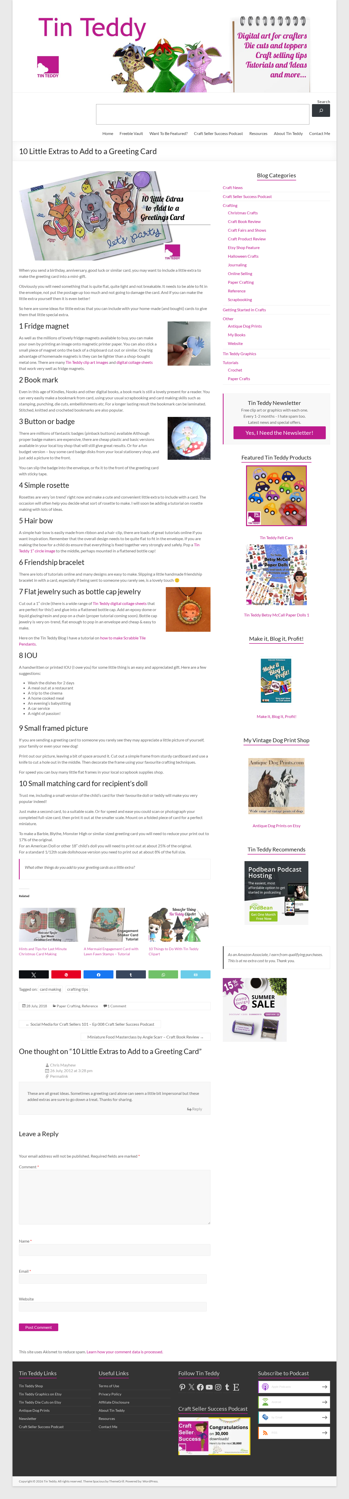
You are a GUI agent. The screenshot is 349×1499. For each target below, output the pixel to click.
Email (25, 1271)
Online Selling (240, 273)
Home (107, 133)
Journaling (237, 264)
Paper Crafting (68, 1006)
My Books (237, 334)
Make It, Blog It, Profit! (276, 716)
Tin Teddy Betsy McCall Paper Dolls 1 (276, 614)
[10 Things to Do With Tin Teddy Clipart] (178, 925)
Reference (90, 1006)
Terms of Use (109, 1386)
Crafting (230, 205)
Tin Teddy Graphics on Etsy (40, 1394)
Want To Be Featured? (168, 133)
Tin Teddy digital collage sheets (120, 603)
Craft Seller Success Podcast (218, 133)
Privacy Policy (110, 1394)
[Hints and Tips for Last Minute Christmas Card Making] (49, 925)
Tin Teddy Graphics (239, 353)
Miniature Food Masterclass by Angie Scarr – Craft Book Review (145, 1036)
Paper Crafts (239, 378)
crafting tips (77, 989)
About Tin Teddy (288, 133)
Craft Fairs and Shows (247, 230)
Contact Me (319, 133)
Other (228, 318)
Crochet (235, 369)
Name (25, 1240)
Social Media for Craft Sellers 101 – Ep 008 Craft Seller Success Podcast (90, 1024)
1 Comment (117, 1006)
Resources (258, 133)
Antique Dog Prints (245, 326)
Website (26, 1298)
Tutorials (230, 362)
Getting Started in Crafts (244, 309)
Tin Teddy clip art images (87, 362)
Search (323, 101)
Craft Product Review (247, 238)
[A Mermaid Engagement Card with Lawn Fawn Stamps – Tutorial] (114, 925)
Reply (197, 1108)
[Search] (321, 110)
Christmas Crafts (243, 212)
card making (50, 989)
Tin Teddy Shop (31, 1386)
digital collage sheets (135, 362)
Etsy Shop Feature (244, 247)
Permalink (59, 1076)
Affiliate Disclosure (114, 1402)
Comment (29, 1166)
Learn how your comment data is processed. (125, 1351)
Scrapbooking (240, 299)
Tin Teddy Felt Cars (276, 537)
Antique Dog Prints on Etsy (276, 825)
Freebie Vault (131, 133)
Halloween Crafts (243, 256)
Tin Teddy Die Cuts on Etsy (40, 1402)
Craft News (233, 187)
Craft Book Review (244, 221)
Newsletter (28, 1418)
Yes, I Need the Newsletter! (279, 432)
